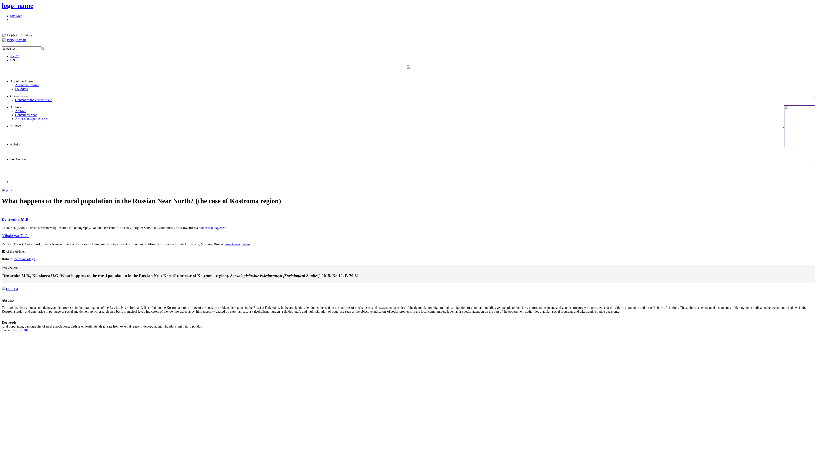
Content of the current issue (33, 100)
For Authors (18, 159)
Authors (15, 126)
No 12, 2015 (21, 330)
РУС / (14, 56)
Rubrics (15, 144)
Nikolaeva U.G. (15, 236)
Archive (15, 107)
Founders (21, 89)
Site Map (16, 16)
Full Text (12, 289)
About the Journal (22, 81)
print (8, 190)
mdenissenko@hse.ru (213, 228)
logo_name (17, 5)
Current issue (19, 96)
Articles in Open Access (31, 119)
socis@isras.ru (16, 40)
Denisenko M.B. (16, 219)
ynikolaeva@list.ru (237, 244)
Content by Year (26, 115)
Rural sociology (24, 259)
